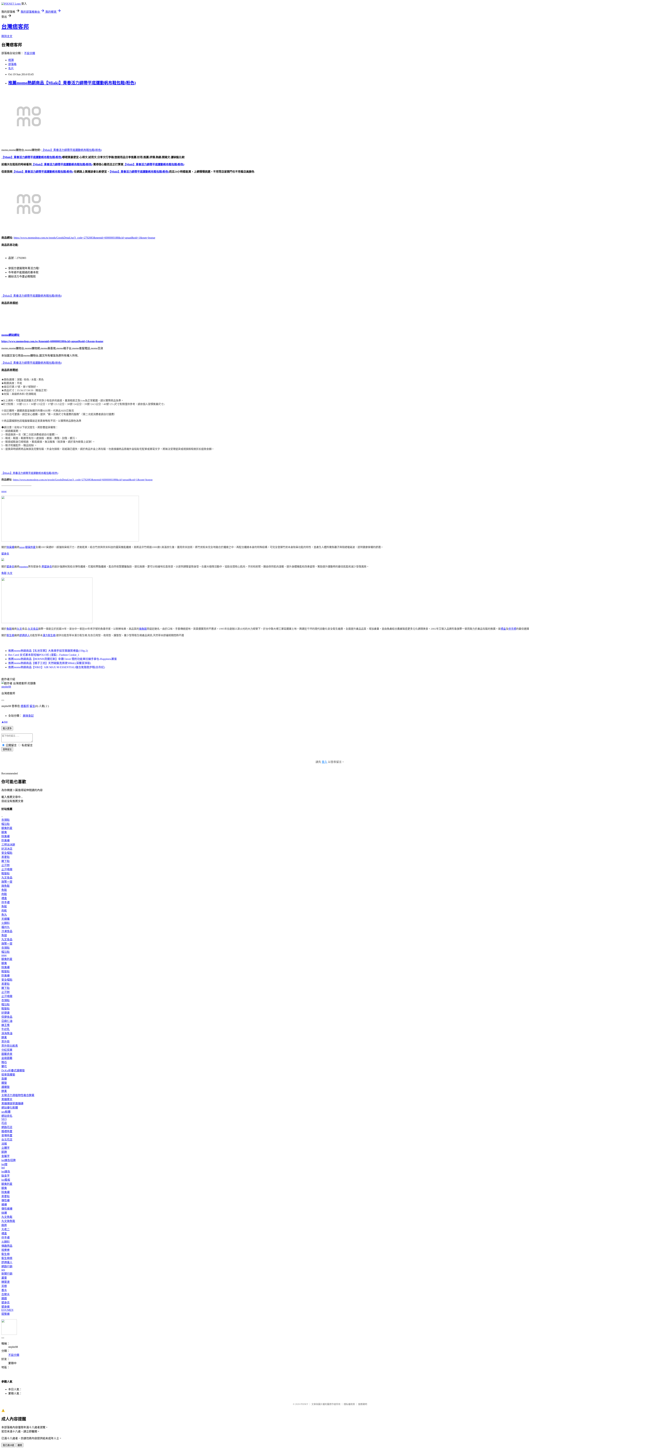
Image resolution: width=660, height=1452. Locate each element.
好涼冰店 (6, 848)
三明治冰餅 (8, 844)
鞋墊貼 (5, 873)
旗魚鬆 (143, 628)
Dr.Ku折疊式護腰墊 (13, 1070)
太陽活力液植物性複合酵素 (17, 1095)
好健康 (5, 1012)
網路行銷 (6, 1266)
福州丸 (5, 927)
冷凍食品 (6, 931)
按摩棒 (5, 1249)
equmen (23, 566)
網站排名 (6, 1115)
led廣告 (5, 1171)
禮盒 (503, 628)
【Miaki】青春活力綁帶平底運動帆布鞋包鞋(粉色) (71, 150)
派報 (4, 1143)
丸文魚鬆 (6, 1216)
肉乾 (4, 910)
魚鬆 (4, 573)
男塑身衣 (47, 566)
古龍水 (5, 1294)
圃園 (4, 1298)
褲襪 (4, 1204)
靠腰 (4, 1078)
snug (4, 491)
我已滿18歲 (8, 1445)
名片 (11, 68)
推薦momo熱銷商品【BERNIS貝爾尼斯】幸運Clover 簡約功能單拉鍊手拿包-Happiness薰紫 (62, 658)
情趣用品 (6, 1245)
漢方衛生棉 (49, 635)
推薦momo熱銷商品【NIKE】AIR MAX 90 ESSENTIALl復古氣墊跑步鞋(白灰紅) (56, 667)
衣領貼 (5, 819)
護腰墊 (5, 1087)
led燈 (4, 1164)
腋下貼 (5, 861)
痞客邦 (25, 706)
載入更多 (7, 728)
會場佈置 (6, 1135)
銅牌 (4, 1151)
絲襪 (4, 1212)
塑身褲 (5, 1306)
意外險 (5, 1041)
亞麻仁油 (6, 1021)
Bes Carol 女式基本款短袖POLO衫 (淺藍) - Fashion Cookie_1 (43, 654)
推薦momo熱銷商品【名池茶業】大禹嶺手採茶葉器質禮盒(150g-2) (48, 650)
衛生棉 (10, 635)
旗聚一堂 (6, 881)
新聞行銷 (6, 1273)
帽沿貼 (5, 824)
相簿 (11, 60)
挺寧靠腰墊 (8, 1074)
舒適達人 (24, 635)
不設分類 (29, 53)
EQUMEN (7, 1309)
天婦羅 (5, 918)
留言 (32, 706)
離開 (20, 1445)
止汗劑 (5, 865)
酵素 (4, 1037)
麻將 (4, 1225)
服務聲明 (362, 1404)
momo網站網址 (10, 334)
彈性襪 (5, 1200)
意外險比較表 (9, 1045)
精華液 (5, 1281)
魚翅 (4, 935)
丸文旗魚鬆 (8, 1221)
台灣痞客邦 (15, 27)
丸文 (9, 573)
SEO (4, 1119)
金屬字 (5, 1156)
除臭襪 (10, 547)
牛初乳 (5, 1029)
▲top (4, 721)
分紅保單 (6, 1049)
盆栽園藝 (6, 1058)
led (3, 1167)
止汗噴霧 (6, 869)
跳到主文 (6, 36)
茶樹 (4, 1286)
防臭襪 (5, 840)
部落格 (12, 64)
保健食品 (6, 1016)
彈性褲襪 (6, 1208)
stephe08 (6, 686)
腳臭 (4, 832)
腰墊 (4, 1082)
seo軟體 (5, 1111)
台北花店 (6, 1139)
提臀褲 (5, 1313)
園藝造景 (6, 1054)
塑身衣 (5, 553)
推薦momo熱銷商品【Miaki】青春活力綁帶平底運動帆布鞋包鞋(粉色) (72, 83)
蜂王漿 (5, 1025)
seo (3, 1269)
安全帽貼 (6, 852)
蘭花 (4, 1066)
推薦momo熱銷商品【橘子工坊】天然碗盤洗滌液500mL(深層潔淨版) (49, 663)
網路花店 (6, 1127)
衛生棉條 (6, 1258)
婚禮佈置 (6, 1131)
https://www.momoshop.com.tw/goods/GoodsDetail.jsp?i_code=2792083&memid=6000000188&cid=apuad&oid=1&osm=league (84, 237)
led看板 (5, 1179)
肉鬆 (4, 894)
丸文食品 (33, 628)
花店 (4, 1123)
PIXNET (304, 1404)
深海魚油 (6, 1033)
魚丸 (4, 914)
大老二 (5, 1229)
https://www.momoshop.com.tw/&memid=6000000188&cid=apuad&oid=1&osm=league (52, 341)
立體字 (5, 1147)
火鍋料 (5, 923)
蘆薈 (4, 1277)
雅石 (4, 1062)
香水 (4, 1290)
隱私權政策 (349, 1404)
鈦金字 (5, 1175)
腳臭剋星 (30, 547)
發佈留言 (7, 749)
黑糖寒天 (6, 1099)
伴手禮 (512, 628)
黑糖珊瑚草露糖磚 (12, 1103)
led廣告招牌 (8, 1160)
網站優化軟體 (9, 1107)
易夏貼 (5, 857)
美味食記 (28, 715)
